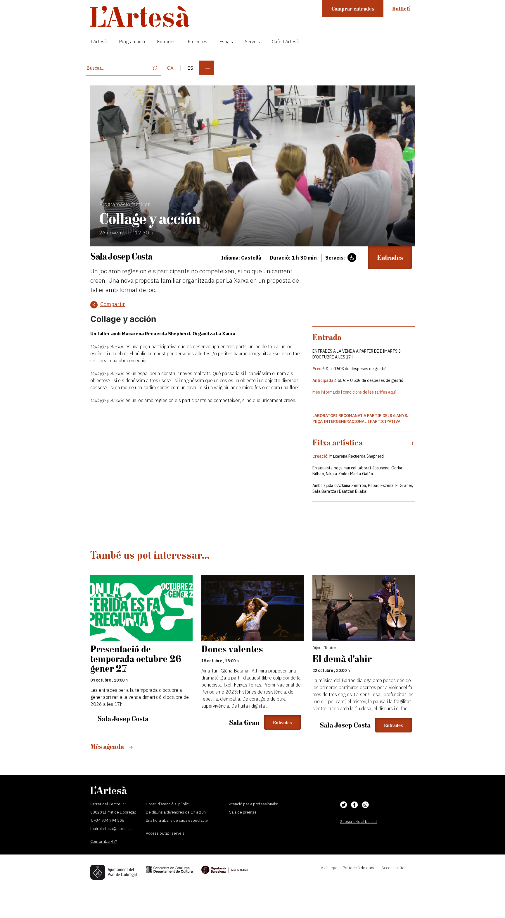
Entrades (166, 41)
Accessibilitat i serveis (165, 833)
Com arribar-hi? (103, 841)
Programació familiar (124, 204)
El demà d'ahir (342, 659)
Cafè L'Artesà (285, 41)
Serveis (252, 41)
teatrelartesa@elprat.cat (111, 828)
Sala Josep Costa (121, 256)
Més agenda (107, 746)
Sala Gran (244, 722)
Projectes (197, 41)
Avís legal (330, 867)
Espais (226, 41)
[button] (363, 443)
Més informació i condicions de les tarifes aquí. (354, 392)
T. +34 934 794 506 (107, 820)
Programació (132, 41)
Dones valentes (232, 649)
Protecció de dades (360, 867)
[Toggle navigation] (206, 68)
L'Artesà (99, 41)
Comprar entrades (352, 8)
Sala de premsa (242, 812)
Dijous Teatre (324, 647)
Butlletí (401, 8)
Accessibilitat (393, 867)
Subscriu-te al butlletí (358, 821)
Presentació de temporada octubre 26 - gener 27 (138, 658)
